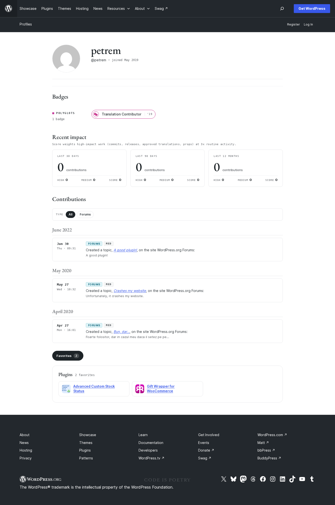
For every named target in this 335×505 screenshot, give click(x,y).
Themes (85, 443)
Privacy (26, 458)
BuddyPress (269, 458)
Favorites (66, 356)
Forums (85, 214)
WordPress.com (272, 435)
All (70, 214)
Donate (206, 450)
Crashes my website (130, 291)
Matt (263, 443)
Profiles (26, 24)
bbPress (266, 450)
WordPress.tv (152, 458)
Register (293, 24)
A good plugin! (125, 250)
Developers (148, 450)
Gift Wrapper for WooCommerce (161, 388)
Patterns (86, 458)
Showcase (87, 435)
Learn (143, 435)
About (24, 435)
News (24, 443)
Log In (308, 24)
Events (203, 443)
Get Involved (208, 435)
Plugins (85, 450)
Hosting (26, 450)
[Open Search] (282, 8)
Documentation (151, 443)
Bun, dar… (121, 331)
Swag (204, 458)
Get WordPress (311, 8)
